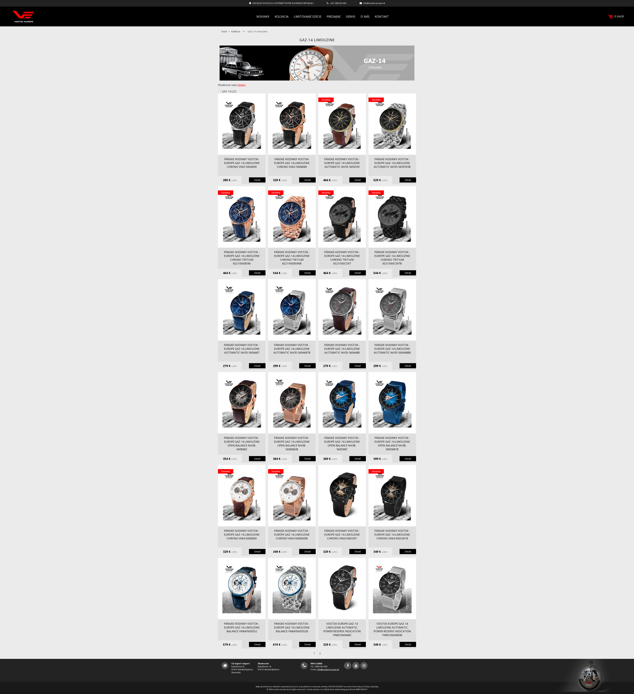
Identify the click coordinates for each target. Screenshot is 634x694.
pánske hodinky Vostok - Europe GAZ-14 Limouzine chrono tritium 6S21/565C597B (392, 257)
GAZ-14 (229, 91)
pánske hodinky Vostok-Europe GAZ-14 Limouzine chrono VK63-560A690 (242, 163)
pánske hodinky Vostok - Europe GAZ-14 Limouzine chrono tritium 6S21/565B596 (242, 257)
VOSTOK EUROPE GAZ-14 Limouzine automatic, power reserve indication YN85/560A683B (392, 629)
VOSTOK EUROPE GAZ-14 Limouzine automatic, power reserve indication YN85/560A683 (342, 629)
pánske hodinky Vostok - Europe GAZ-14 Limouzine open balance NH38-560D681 (342, 443)
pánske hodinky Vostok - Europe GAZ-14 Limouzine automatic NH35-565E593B (392, 163)
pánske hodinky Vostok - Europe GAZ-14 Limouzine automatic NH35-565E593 (342, 163)
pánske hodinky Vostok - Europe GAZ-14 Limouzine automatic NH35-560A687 (242, 348)
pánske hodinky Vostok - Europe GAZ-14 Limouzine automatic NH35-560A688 (342, 348)
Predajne (334, 16)
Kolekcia (281, 16)
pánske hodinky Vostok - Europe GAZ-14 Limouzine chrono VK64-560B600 (242, 534)
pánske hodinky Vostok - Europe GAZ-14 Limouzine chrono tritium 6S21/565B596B (292, 257)
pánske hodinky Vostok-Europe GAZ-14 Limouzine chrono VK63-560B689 (292, 163)
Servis (350, 16)
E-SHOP (619, 16)
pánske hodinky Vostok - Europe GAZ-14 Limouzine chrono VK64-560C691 (342, 534)
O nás (365, 16)
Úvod (224, 31)
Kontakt (382, 16)
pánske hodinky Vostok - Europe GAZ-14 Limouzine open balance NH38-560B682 (242, 443)
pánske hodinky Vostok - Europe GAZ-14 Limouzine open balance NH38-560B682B (292, 443)
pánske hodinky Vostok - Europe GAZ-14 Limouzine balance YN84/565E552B (292, 627)
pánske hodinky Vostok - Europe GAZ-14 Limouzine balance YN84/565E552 (242, 627)
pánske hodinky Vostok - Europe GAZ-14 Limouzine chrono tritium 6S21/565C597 (342, 257)
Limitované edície (307, 16)
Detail (257, 180)
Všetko (241, 85)
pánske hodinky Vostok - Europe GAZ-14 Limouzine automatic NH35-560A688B (392, 348)
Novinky (262, 16)
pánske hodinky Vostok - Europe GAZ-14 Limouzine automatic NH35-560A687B (291, 348)
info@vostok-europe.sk (374, 3)
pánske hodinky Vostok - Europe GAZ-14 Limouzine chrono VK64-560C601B (392, 534)
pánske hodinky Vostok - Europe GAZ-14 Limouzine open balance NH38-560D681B (392, 443)
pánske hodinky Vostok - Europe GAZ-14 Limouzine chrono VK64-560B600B (292, 534)
